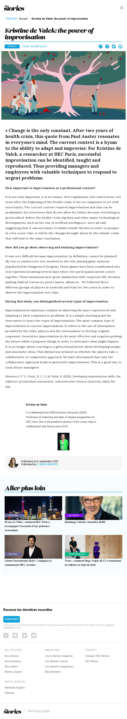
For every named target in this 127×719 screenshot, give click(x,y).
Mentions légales (15, 687)
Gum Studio (43, 711)
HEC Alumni (91, 661)
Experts (12, 46)
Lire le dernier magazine (59, 656)
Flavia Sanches (47, 464)
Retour (12, 18)
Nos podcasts (13, 661)
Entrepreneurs (77, 554)
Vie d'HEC (13, 515)
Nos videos (11, 666)
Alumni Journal (13, 671)
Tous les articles (34, 46)
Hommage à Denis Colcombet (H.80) (85, 522)
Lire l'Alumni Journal (56, 661)
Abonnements (53, 671)
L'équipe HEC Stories (97, 656)
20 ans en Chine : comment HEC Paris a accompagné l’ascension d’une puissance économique (27, 526)
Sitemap (9, 692)
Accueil (23, 18)
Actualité (74, 515)
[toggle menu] (122, 8)
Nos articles (12, 656)
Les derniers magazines (59, 666)
